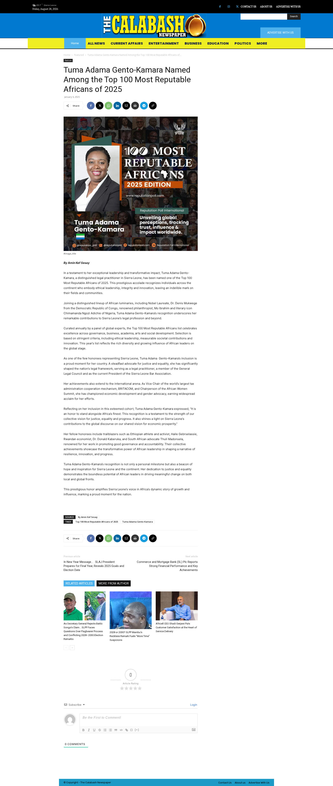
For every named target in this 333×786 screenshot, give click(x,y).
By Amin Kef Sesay (88, 517)
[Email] (126, 105)
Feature (68, 60)
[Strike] (99, 730)
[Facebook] (220, 6)
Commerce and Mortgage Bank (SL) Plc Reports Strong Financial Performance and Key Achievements (167, 566)
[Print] (135, 105)
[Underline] (94, 730)
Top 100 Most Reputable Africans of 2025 (96, 521)
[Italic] (89, 730)
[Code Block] (121, 730)
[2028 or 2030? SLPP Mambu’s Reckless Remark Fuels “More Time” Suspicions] (131, 610)
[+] (137, 729)
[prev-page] (66, 647)
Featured (79, 55)
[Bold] (83, 730)
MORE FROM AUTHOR (113, 583)
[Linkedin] (117, 105)
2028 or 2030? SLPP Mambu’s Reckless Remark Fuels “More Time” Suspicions (130, 636)
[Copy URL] (153, 105)
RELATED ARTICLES (79, 583)
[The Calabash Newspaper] (166, 25)
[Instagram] (228, 6)
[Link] (126, 730)
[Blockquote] (116, 730)
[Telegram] (144, 105)
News (100, 782)
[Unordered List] (110, 730)
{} (131, 729)
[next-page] (72, 647)
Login (193, 704)
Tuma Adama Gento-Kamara (137, 521)
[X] (237, 6)
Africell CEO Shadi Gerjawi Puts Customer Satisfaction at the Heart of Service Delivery (176, 627)
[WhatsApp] (108, 105)
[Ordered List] (105, 730)
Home (67, 55)
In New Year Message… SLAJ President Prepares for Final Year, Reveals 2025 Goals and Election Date (94, 566)
